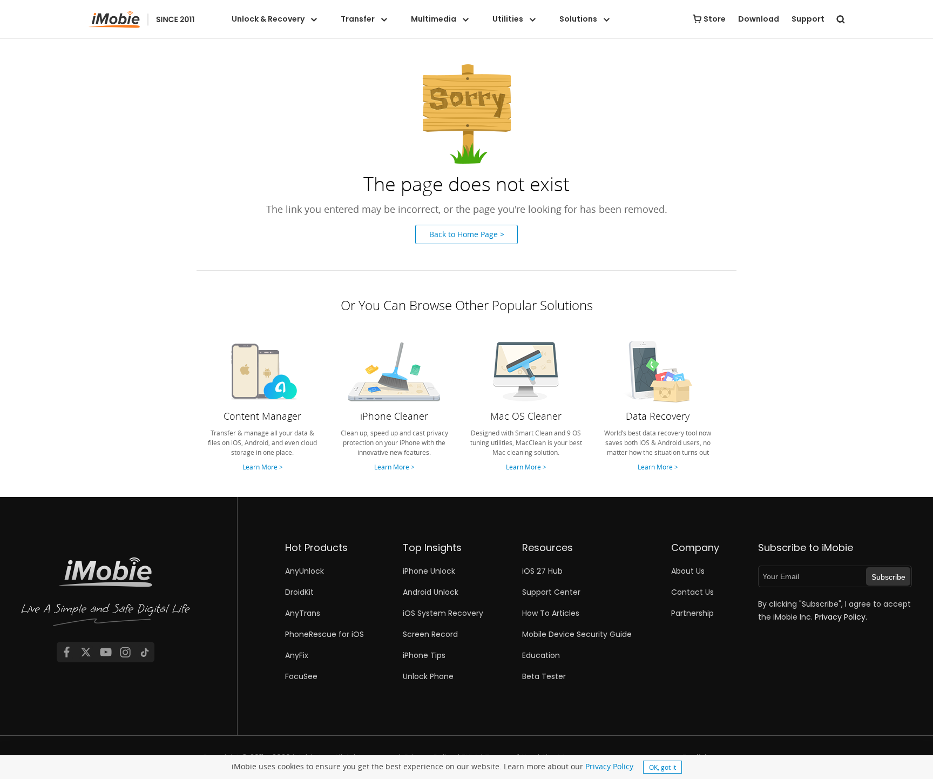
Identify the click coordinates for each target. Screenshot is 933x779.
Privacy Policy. (841, 617)
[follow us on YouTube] (106, 652)
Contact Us (692, 592)
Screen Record (430, 634)
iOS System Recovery (443, 613)
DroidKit (299, 592)
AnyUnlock (304, 571)
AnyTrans (302, 613)
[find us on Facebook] (66, 652)
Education (541, 655)
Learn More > (262, 466)
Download (758, 19)
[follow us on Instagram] (125, 652)
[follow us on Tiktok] (145, 652)
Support (808, 19)
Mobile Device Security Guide (577, 634)
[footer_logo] (105, 593)
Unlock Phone (428, 676)
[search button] (840, 19)
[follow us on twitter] (86, 652)
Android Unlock (430, 592)
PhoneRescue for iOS (324, 634)
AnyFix (296, 655)
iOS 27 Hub (542, 571)
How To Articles (550, 613)
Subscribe (888, 577)
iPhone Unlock (429, 571)
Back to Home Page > (466, 234)
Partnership (692, 613)
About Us (688, 571)
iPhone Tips (424, 655)
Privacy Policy (609, 766)
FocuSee (301, 676)
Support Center (551, 592)
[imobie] (142, 19)
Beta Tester (544, 676)
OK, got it (662, 767)
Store (715, 19)
